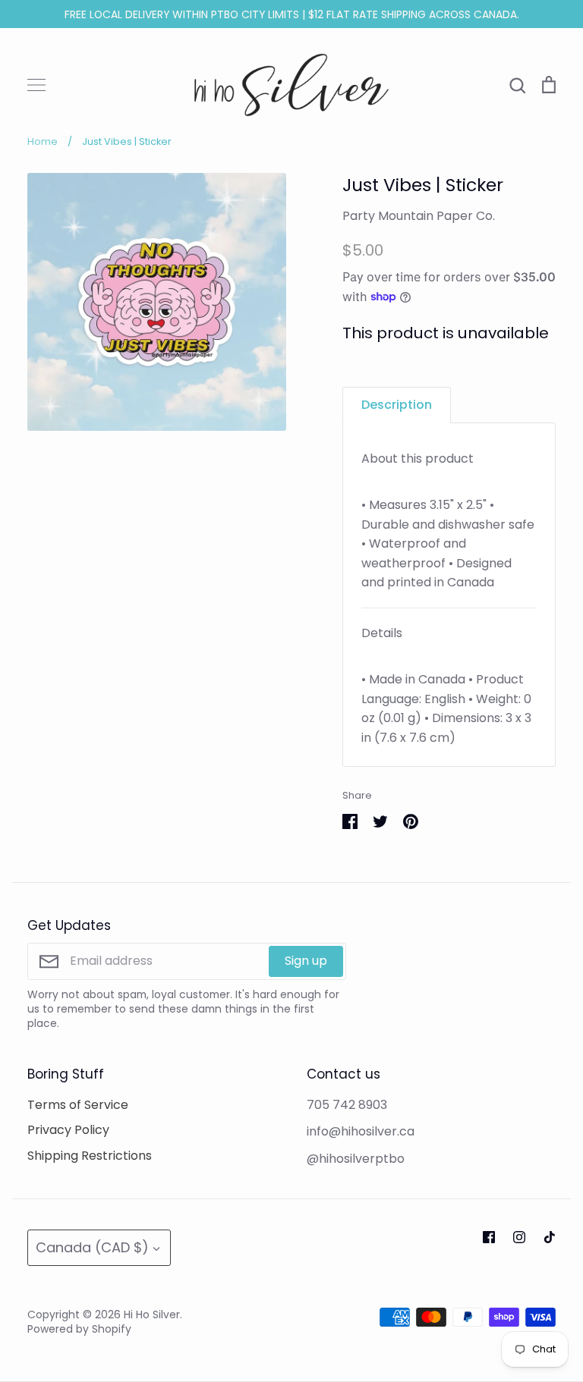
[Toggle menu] (36, 85)
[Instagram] (519, 1237)
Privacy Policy (68, 1130)
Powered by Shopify (79, 1328)
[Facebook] (489, 1237)
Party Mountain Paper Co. (418, 216)
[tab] (396, 404)
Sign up (306, 960)
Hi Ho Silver (152, 1314)
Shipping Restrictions (89, 1155)
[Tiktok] (549, 1237)
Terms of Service (77, 1104)
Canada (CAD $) (92, 1247)
